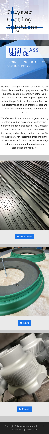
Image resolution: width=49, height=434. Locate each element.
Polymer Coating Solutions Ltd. (30, 426)
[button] (45, 20)
